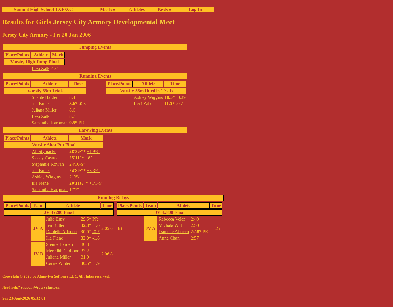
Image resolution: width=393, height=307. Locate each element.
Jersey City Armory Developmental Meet (114, 22)
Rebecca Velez (172, 218)
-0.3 (82, 103)
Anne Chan (169, 238)
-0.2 (179, 103)
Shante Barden (45, 97)
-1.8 (96, 238)
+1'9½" (93, 151)
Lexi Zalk (40, 68)
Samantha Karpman (50, 122)
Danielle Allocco (61, 231)
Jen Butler (41, 103)
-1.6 (96, 225)
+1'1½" (96, 183)
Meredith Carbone (62, 250)
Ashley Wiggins (148, 97)
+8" (88, 157)
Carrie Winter (58, 263)
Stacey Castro (44, 157)
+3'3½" (93, 170)
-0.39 (181, 97)
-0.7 (96, 231)
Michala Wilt (170, 225)
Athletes (137, 9)
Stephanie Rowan (48, 164)
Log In (194, 9)
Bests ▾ (164, 9)
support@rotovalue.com (40, 287)
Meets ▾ (107, 9)
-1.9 (96, 263)
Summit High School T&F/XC (43, 9)
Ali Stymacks (44, 151)
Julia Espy (55, 218)
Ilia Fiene (40, 183)
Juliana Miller (44, 110)
